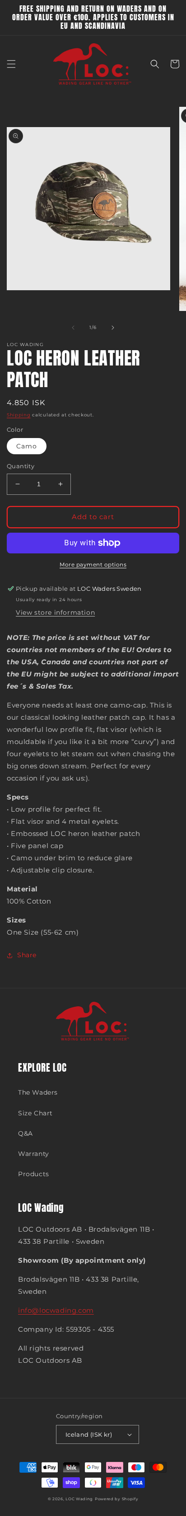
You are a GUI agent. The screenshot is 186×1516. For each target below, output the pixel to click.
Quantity (20, 466)
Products (33, 1174)
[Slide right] (113, 328)
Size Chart (35, 1113)
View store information (55, 612)
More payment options (93, 564)
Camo (26, 446)
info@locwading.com (56, 1310)
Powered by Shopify (117, 1499)
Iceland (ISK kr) (88, 1434)
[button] (11, 64)
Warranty (33, 1154)
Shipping (19, 415)
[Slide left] (73, 328)
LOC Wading (79, 1499)
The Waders (38, 1092)
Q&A (25, 1133)
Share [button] (27, 955)
